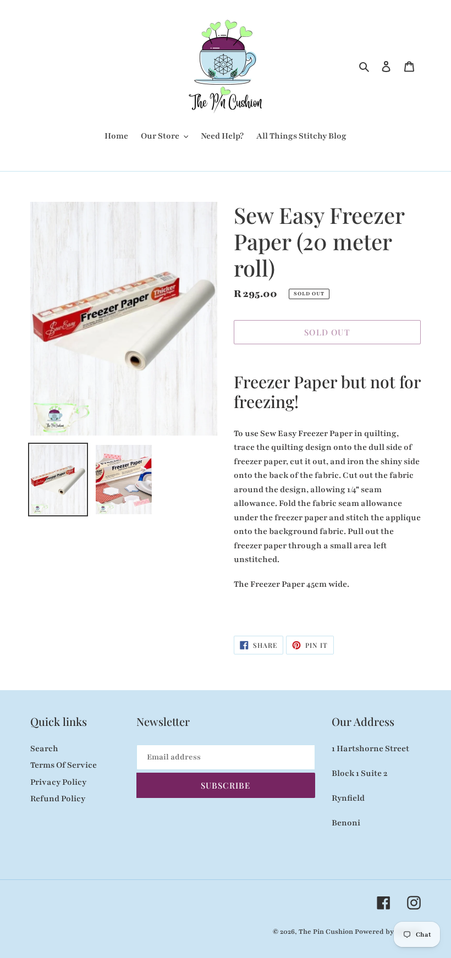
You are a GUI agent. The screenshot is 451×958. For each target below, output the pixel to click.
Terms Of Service (63, 764)
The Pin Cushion (327, 931)
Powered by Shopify (388, 931)
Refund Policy (57, 798)
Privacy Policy (58, 782)
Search (44, 748)
